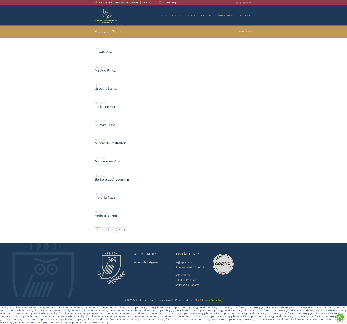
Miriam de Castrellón (110, 143)
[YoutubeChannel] (250, 2)
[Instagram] (243, 2)
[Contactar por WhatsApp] (340, 317)
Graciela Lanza (106, 89)
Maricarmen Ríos (107, 161)
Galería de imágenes (146, 262)
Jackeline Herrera (108, 107)
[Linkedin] (237, 2)
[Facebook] (240, 2)
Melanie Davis (105, 198)
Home (241, 32)
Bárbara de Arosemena (112, 179)
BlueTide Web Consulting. (209, 300)
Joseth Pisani (104, 52)
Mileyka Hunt (105, 125)
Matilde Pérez (105, 70)
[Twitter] (247, 2)
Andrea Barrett (106, 216)
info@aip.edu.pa (170, 2)
